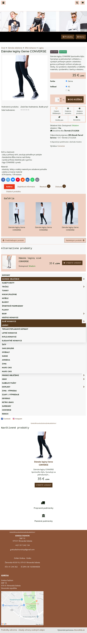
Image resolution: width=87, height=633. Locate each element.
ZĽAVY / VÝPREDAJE (10, 394)
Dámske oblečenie (10, 279)
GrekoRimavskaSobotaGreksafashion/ (43, 423)
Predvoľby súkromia (9, 630)
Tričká (5, 287)
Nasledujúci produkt (74, 240)
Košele (5, 298)
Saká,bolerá (8, 348)
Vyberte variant (73, 263)
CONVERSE (6, 410)
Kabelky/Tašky (9, 383)
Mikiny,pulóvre (9, 294)
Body (4, 313)
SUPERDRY (6, 406)
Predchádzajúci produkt (14, 240)
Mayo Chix (7, 367)
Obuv (4, 379)
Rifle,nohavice (9, 337)
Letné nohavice (9, 333)
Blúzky (5, 302)
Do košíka (76, 99)
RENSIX (5, 414)
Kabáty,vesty (8, 283)
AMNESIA (6, 360)
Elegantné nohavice (12, 340)
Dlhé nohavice (9, 321)
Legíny (5, 325)
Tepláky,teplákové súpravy (15, 329)
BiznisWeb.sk (79, 630)
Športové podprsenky (12, 306)
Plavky (5, 310)
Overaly (6, 352)
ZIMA (4, 364)
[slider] (24, 110)
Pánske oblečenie (10, 375)
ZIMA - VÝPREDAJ (9, 391)
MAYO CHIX (7, 371)
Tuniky (5, 290)
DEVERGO (6, 398)
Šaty (4, 344)
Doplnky (6, 387)
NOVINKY (6, 275)
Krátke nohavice (10, 317)
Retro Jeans (8, 402)
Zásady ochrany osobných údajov (32, 630)
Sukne (5, 356)
